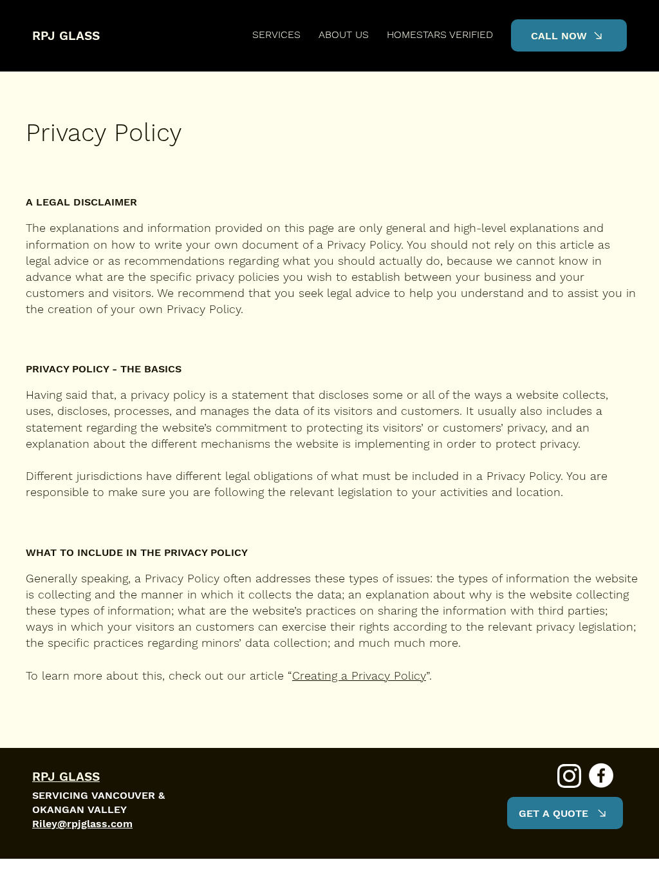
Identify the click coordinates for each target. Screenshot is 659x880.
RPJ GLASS (66, 35)
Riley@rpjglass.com (82, 824)
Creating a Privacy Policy (359, 675)
